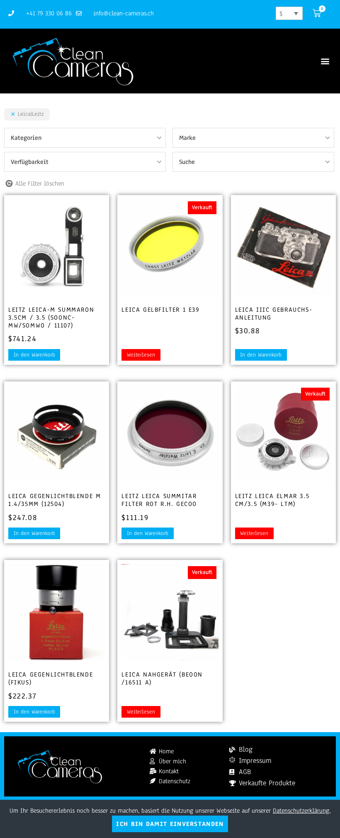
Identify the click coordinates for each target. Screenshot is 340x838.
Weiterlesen (141, 355)
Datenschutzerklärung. (301, 810)
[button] (325, 61)
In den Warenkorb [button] (34, 355)
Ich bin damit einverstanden (169, 824)
